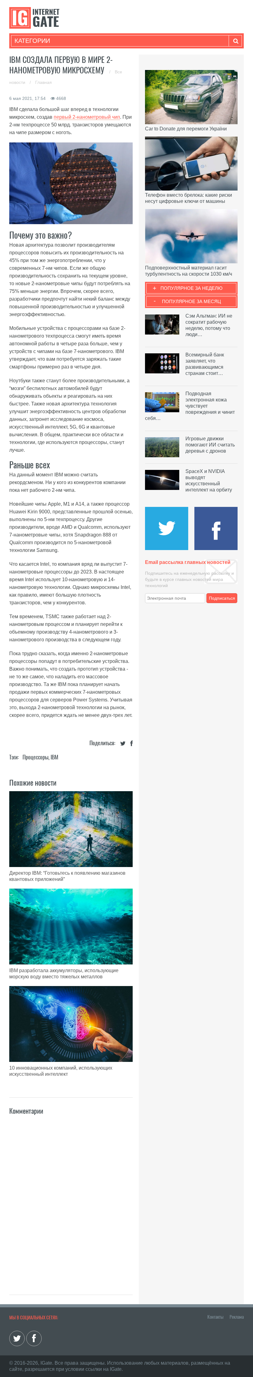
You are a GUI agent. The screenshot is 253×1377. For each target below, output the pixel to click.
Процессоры (35, 757)
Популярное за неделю (191, 288)
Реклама (237, 1317)
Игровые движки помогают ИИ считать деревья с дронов (210, 445)
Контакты (215, 1317)
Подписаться (222, 598)
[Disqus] (71, 1198)
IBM (54, 757)
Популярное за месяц (191, 301)
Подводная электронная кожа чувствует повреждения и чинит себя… (190, 406)
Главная (43, 82)
